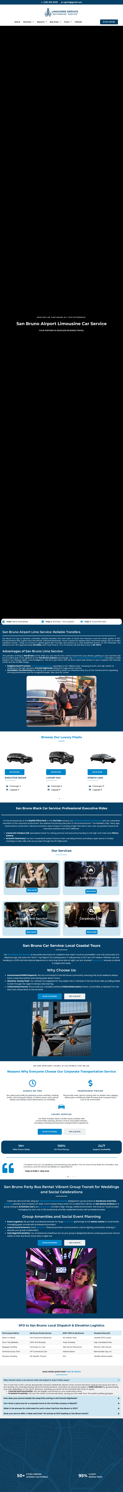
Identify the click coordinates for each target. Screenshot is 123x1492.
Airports (40, 22)
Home (17, 22)
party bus (41, 1227)
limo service (97, 960)
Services (27, 22)
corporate (68, 1221)
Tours (66, 22)
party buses (45, 1206)
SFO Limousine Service (42, 666)
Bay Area (54, 22)
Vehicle (78, 22)
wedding (8, 1204)
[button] (57, 798)
